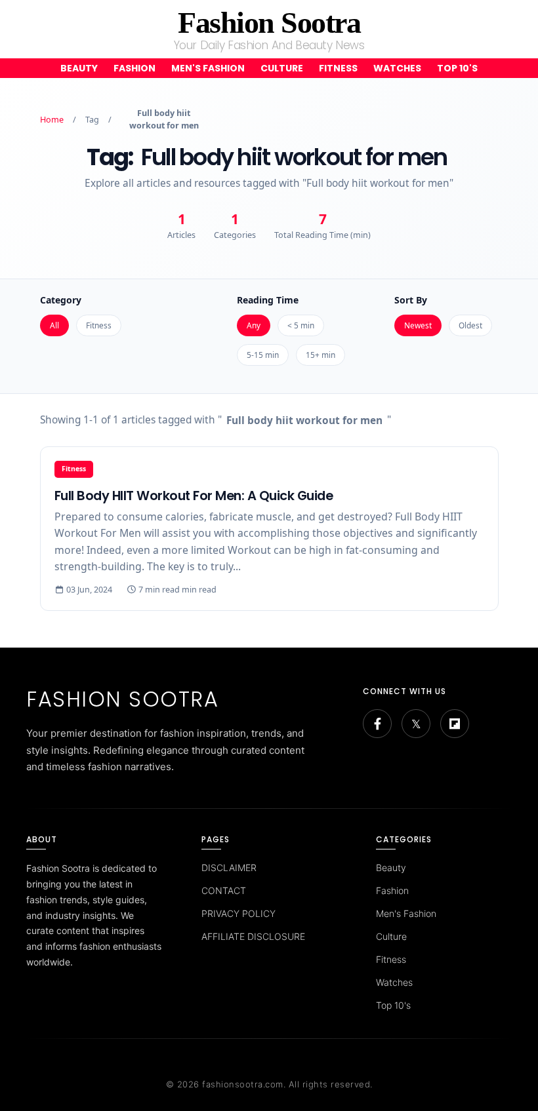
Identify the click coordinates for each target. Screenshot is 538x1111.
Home (52, 119)
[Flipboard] (454, 723)
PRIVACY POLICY (238, 913)
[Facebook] (377, 723)
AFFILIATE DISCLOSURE (253, 936)
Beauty (79, 68)
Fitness (338, 68)
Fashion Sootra (269, 22)
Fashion (134, 68)
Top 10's (457, 68)
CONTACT (223, 890)
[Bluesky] (416, 723)
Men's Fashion (208, 68)
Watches (397, 68)
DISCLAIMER (229, 867)
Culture (281, 68)
